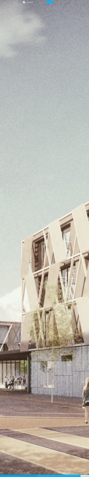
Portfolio (44, 2)
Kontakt (58, 2)
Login (62, 2)
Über (54, 2)
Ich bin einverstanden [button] (84, 475)
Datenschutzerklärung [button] (33, 475)
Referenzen (49, 2)
